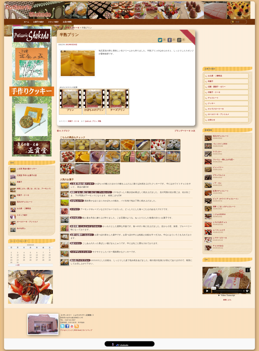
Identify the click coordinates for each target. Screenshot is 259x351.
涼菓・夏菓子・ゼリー (217, 87)
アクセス (63, 330)
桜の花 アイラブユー (80, 260)
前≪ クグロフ (63, 131)
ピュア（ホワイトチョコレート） (226, 200)
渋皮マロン (76, 243)
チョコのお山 (218, 247)
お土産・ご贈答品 (215, 76)
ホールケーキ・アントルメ (218, 114)
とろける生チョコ (220, 223)
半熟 (99, 121)
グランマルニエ (219, 176)
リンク (70, 330)
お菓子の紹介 (38, 22)
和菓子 (210, 81)
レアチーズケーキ (220, 239)
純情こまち (227, 300)
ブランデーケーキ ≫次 (184, 131)
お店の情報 (67, 22)
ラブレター (217, 153)
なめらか (88, 121)
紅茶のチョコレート (221, 192)
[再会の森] (31, 156)
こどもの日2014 (219, 215)
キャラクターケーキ (216, 109)
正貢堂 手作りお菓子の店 (27, 175)
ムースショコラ (219, 231)
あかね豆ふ (76, 218)
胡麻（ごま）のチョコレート (224, 207)
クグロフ (75, 209)
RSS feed (77, 330)
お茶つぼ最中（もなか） (82, 235)
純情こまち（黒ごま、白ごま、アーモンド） (91, 192)
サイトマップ (87, 330)
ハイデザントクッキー (81, 252)
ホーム (26, 22)
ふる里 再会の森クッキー (82, 184)
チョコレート (213, 98)
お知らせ (211, 120)
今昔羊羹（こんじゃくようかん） (86, 226)
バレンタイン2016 (220, 145)
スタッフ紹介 (53, 22)
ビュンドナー (218, 168)
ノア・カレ (217, 184)
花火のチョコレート (221, 137)
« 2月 (18, 265)
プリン (94, 121)
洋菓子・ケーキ (72, 27)
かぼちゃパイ (77, 201)
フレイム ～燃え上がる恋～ (223, 160)
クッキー (211, 103)
